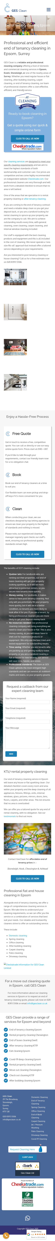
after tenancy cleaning (35, 198)
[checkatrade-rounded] (27, 144)
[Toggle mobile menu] (49, 9)
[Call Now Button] (6, 1235)
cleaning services (16, 161)
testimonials (10, 816)
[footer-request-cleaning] (27, 1145)
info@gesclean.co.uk (37, 1003)
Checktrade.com (36, 178)
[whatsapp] (27, 1218)
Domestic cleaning (18, 935)
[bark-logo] (27, 1163)
